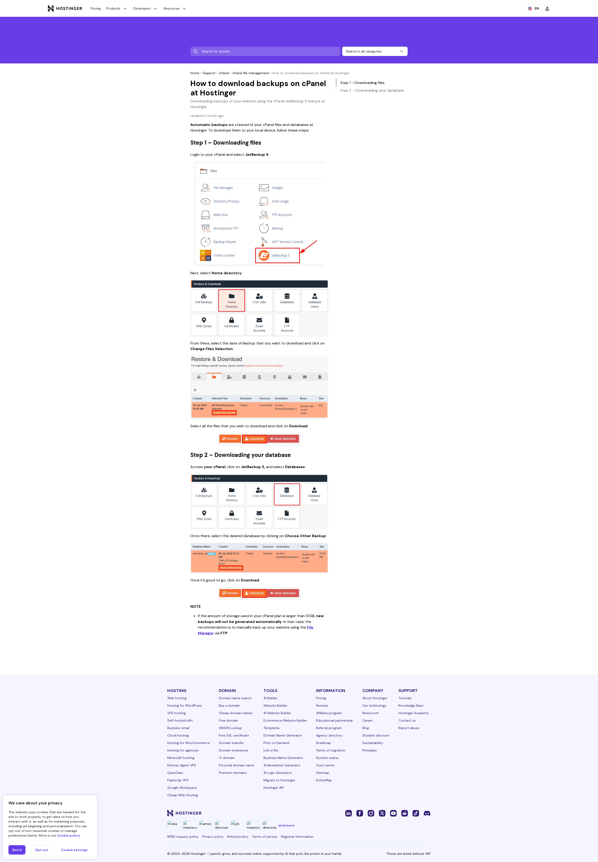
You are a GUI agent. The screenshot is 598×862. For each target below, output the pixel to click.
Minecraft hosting (180, 758)
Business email (178, 728)
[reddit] (404, 813)
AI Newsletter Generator (282, 765)
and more (286, 825)
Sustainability (372, 743)
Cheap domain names (236, 713)
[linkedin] (348, 813)
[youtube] (393, 813)
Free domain (228, 720)
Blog (365, 728)
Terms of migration (330, 750)
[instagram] (371, 813)
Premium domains (233, 773)
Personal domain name (236, 765)
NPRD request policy (183, 836)
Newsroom (370, 713)
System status (327, 758)
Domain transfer (231, 743)
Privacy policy (213, 836)
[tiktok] (416, 813)
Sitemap (322, 773)
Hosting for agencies (183, 750)
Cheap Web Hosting (182, 795)
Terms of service (264, 836)
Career (367, 720)
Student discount (375, 735)
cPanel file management (250, 73)
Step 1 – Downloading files (362, 82)
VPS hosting (176, 713)
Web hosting (177, 698)
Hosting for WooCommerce (188, 743)
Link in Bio (270, 750)
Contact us (407, 720)
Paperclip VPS (178, 780)
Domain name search (235, 698)
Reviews (322, 705)
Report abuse (409, 728)
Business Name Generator (283, 758)
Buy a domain (229, 705)
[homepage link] (65, 8)
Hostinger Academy (414, 713)
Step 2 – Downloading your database (372, 90)
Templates (271, 728)
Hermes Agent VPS (181, 765)
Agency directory (329, 735)
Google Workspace (182, 788)
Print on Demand (276, 743)
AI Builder (270, 698)
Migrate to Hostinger (279, 780)
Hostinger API (273, 788)
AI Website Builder (277, 713)
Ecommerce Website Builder (285, 720)
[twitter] (382, 813)
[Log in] (547, 8)
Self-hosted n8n (180, 720)
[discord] (427, 813)
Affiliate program (329, 713)
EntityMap (324, 780)
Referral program (329, 728)
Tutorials (405, 698)
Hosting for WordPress (184, 705)
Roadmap (323, 743)
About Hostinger (375, 698)
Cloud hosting (178, 735)
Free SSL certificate (234, 735)
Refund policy (237, 836)
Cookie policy (68, 835)
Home (194, 73)
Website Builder (275, 705)
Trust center (325, 765)
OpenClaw (175, 773)
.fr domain (227, 758)
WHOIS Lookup (230, 728)
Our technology (374, 705)
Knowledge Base (411, 705)
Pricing (96, 8)
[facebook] (359, 813)
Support (209, 73)
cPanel (224, 73)
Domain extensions (233, 750)
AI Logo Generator (277, 773)
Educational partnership (334, 720)
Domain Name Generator (282, 735)
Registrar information (297, 836)
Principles (369, 750)
